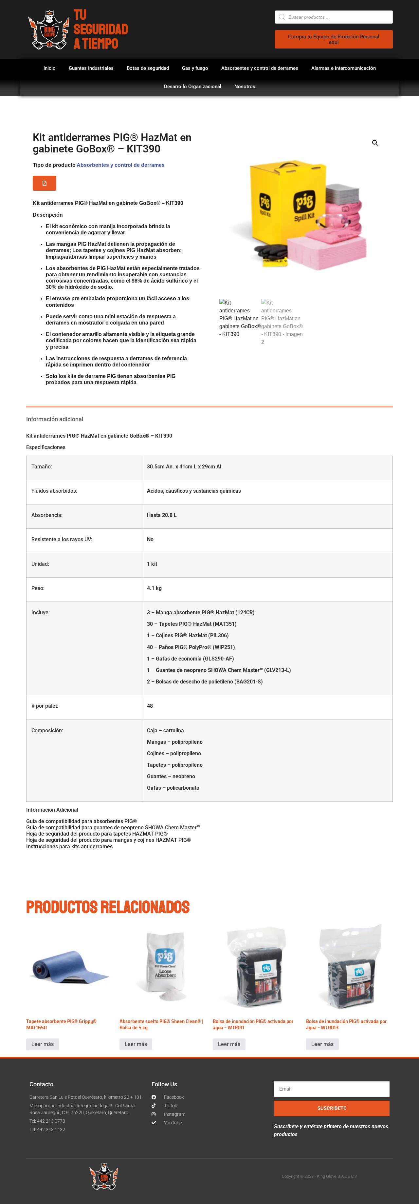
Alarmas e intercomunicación (343, 68)
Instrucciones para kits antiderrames (69, 846)
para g (88, 827)
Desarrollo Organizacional (192, 86)
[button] (44, 183)
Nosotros (244, 86)
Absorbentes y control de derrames (259, 68)
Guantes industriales (91, 68)
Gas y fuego (195, 68)
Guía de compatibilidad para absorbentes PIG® (81, 821)
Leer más (42, 1044)
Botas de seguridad (148, 68)
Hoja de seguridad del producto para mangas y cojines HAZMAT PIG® (108, 840)
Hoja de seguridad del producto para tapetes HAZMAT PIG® (97, 834)
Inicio (50, 68)
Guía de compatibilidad (53, 827)
